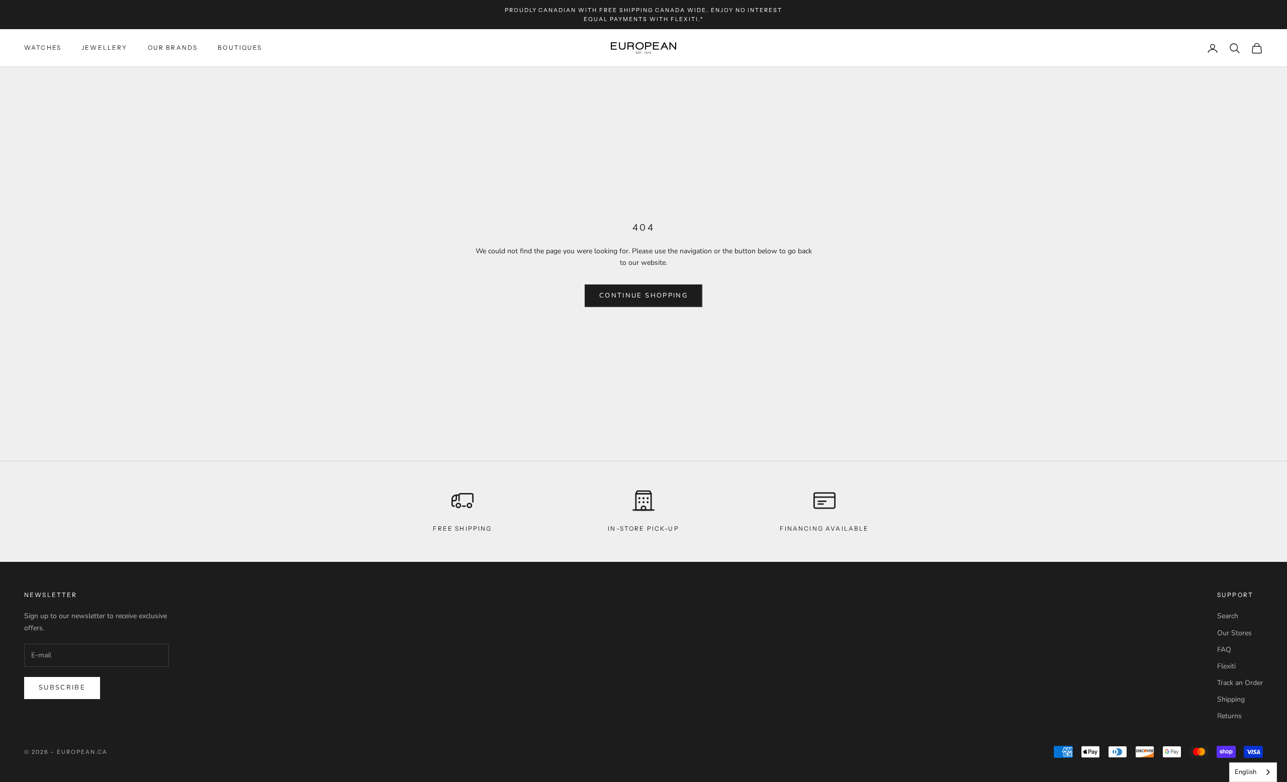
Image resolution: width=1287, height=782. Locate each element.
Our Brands (173, 48)
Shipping (1231, 699)
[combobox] (1253, 772)
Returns (1229, 716)
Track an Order (1240, 683)
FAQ (1224, 649)
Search (1227, 616)
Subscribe (62, 687)
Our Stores (1234, 633)
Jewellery (104, 48)
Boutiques (240, 48)
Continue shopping (643, 295)
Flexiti (1226, 666)
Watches (42, 48)
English (1245, 771)
